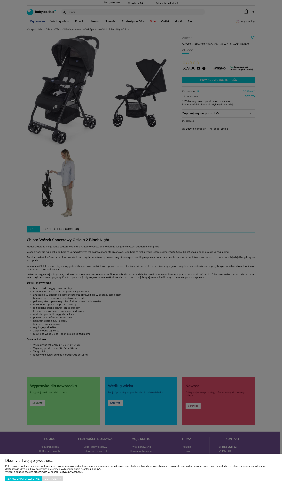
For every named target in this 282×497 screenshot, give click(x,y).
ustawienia (53, 478)
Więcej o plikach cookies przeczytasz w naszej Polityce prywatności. (44, 471)
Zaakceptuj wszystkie (23, 478)
